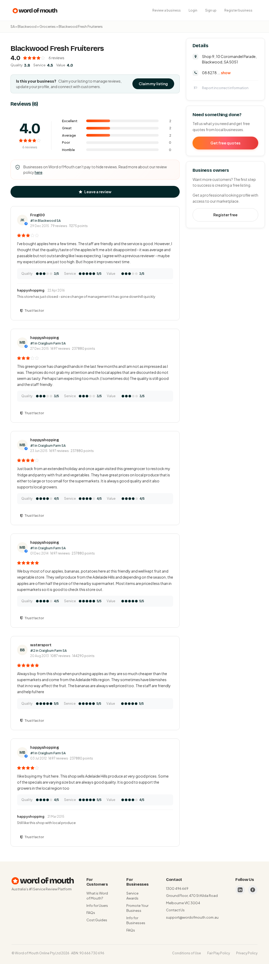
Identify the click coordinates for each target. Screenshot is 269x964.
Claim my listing (153, 83)
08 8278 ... (216, 72)
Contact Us (175, 910)
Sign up (210, 10)
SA (13, 26)
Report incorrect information (225, 88)
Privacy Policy (246, 953)
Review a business (166, 10)
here (38, 172)
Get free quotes (225, 143)
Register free (225, 214)
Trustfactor (34, 310)
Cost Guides (96, 920)
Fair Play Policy (218, 953)
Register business (238, 10)
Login (193, 10)
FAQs (90, 913)
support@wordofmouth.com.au (192, 917)
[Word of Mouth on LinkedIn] (240, 890)
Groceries (47, 26)
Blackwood (27, 26)
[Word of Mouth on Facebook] (252, 890)
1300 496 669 (177, 888)
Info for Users (97, 905)
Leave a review (97, 191)
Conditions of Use (186, 953)
